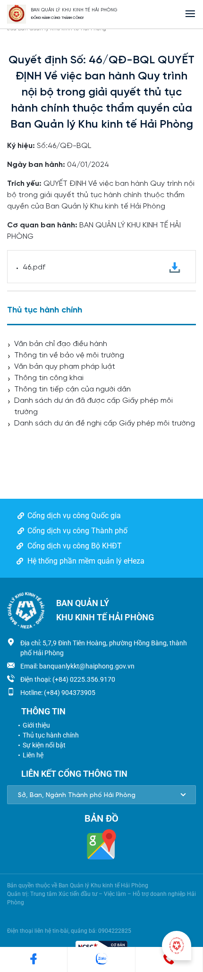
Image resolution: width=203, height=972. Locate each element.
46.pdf (34, 267)
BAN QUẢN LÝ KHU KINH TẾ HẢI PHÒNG (74, 10)
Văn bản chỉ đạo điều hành (60, 344)
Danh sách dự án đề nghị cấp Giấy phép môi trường (104, 423)
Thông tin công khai (49, 378)
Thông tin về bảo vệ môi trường (69, 355)
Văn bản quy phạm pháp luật (64, 367)
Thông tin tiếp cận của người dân (72, 389)
